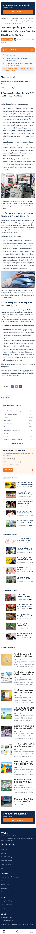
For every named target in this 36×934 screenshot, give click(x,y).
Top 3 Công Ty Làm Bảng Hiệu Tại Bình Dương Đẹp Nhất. (24, 484)
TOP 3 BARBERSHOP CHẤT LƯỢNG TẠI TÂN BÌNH (24, 578)
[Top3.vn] (13, 834)
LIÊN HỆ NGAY (8, 470)
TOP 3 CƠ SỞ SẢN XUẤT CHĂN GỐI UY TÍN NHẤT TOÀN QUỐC (24, 540)
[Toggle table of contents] (32, 50)
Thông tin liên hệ (10, 55)
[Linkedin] (6, 844)
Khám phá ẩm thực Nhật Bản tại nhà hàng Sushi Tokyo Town (24, 606)
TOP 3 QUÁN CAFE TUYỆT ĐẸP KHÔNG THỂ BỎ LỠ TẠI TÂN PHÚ (25, 522)
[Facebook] (2, 844)
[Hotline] (13, 844)
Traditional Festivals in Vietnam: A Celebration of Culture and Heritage (25, 596)
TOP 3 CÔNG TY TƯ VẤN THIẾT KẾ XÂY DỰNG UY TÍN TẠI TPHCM (24, 513)
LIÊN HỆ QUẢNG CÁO (18, 11)
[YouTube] (9, 844)
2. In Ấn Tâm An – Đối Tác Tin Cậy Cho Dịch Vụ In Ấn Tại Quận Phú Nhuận (19, 64)
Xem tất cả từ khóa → (18, 443)
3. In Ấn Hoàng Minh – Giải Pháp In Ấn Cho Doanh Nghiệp (19, 69)
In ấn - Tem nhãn (7, 39)
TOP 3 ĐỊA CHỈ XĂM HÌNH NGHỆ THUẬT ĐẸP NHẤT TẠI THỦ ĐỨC (24, 550)
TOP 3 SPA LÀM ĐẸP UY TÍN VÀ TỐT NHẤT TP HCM (24, 569)
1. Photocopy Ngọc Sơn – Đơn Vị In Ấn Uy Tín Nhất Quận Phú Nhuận (18, 59)
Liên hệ (17, 932)
